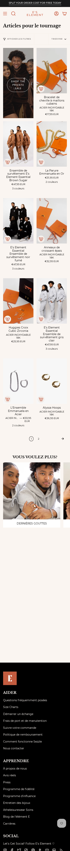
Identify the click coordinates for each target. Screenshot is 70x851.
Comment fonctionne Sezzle (22, 741)
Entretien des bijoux (16, 803)
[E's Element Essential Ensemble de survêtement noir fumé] (18, 221)
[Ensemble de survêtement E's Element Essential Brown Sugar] (18, 144)
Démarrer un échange (18, 714)
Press (6, 782)
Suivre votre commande (19, 728)
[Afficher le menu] (5, 13)
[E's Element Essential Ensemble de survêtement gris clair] (52, 301)
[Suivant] (54, 439)
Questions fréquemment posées (25, 700)
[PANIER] (64, 13)
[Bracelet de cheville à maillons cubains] (52, 70)
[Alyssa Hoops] (52, 381)
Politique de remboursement (23, 734)
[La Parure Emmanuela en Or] (52, 144)
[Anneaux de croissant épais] (52, 221)
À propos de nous (15, 768)
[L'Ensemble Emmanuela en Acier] (18, 381)
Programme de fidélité (18, 789)
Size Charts (10, 707)
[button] (13, 13)
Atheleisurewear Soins (18, 810)
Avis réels (9, 775)
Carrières (9, 823)
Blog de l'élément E (16, 816)
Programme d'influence (19, 796)
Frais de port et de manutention (25, 721)
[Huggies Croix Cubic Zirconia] (18, 301)
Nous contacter (13, 748)
